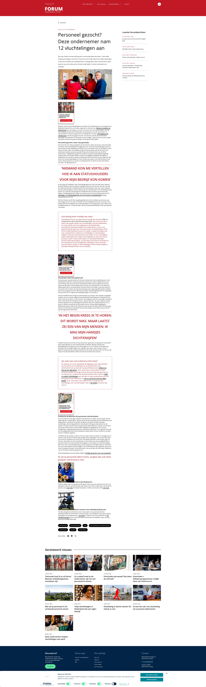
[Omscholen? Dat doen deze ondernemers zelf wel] (66, 414)
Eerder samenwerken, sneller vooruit (133, 57)
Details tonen (123, 683)
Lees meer (69, 488)
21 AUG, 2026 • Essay (127, 36)
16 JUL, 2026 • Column (128, 73)
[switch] (84, 684)
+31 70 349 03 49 (148, 662)
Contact (126, 4)
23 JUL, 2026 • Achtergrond (129, 55)
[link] (59, 569)
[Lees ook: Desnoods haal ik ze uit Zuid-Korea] (66, 123)
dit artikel (93, 383)
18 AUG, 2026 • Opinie (128, 46)
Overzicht (63, 23)
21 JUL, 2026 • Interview (128, 63)
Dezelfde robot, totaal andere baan (133, 49)
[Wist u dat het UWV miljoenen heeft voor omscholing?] (66, 275)
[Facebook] (68, 536)
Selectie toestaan (152, 679)
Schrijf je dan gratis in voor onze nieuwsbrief (98, 453)
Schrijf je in (50, 666)
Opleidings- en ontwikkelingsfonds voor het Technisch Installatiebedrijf (79, 195)
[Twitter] (75, 536)
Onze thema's (101, 4)
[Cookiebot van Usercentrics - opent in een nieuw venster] (47, 684)
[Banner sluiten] (166, 673)
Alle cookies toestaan (152, 675)
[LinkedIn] (72, 536)
